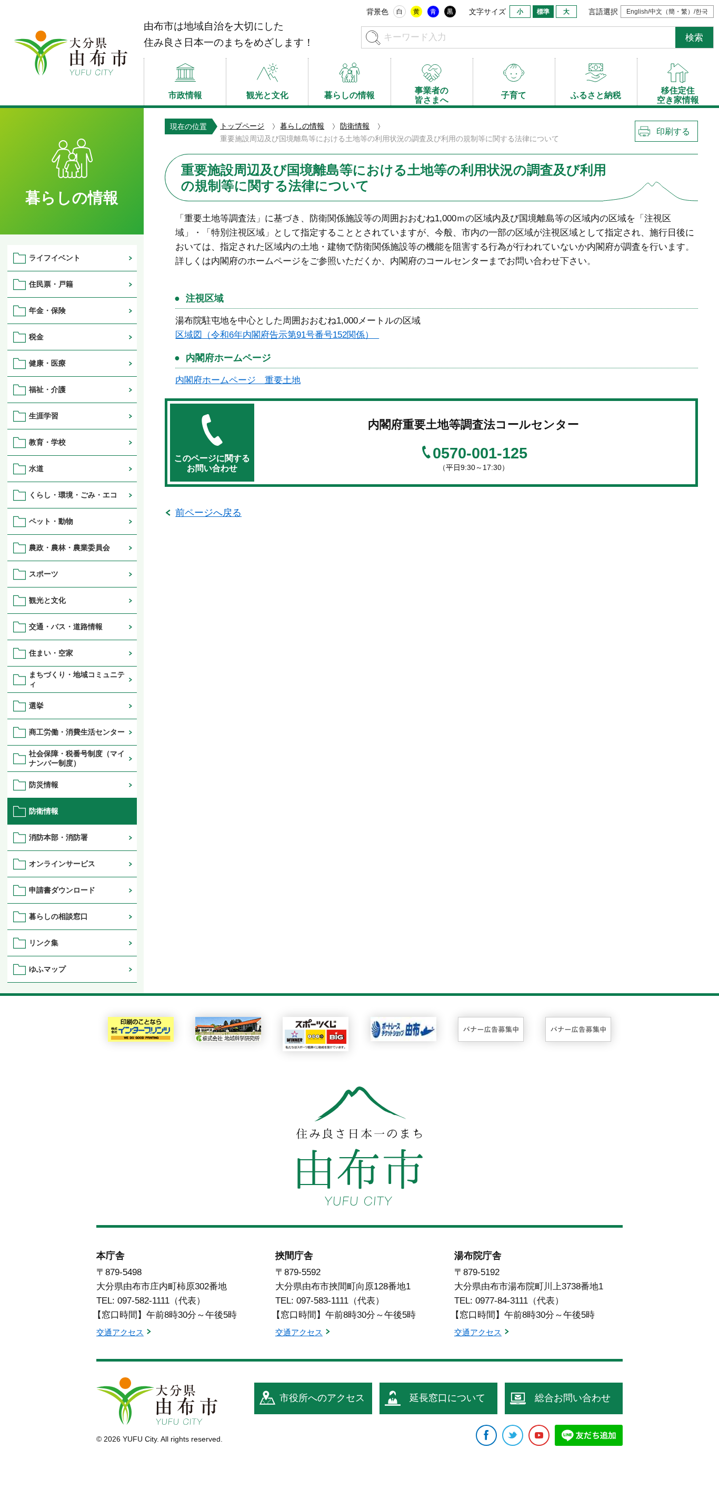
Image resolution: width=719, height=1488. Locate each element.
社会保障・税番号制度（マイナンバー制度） (77, 758)
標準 (543, 11)
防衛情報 (355, 126)
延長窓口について (447, 1398)
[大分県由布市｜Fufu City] (156, 1401)
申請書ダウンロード (62, 890)
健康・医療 (47, 363)
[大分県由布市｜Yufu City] (70, 52)
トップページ (242, 126)
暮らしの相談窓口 (58, 916)
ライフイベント (55, 257)
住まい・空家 (51, 653)
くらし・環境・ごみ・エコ (73, 495)
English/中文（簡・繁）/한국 (667, 11)
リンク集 (43, 942)
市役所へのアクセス (322, 1398)
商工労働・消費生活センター (77, 732)
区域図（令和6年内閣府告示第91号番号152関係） (277, 335)
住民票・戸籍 (51, 284)
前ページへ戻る (208, 512)
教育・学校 (47, 442)
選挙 (36, 705)
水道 (36, 468)
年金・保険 (47, 310)
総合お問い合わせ (573, 1398)
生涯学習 (43, 416)
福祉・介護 (47, 389)
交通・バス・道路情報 (66, 626)
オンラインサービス (62, 863)
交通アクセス (120, 1332)
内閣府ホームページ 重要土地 (238, 380)
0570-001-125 (480, 453)
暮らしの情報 (302, 126)
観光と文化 (47, 600)
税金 (36, 336)
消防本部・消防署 (58, 837)
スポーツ (43, 574)
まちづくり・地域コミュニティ (77, 679)
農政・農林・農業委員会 (69, 547)
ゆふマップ (47, 969)
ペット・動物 (51, 521)
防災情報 (43, 784)
